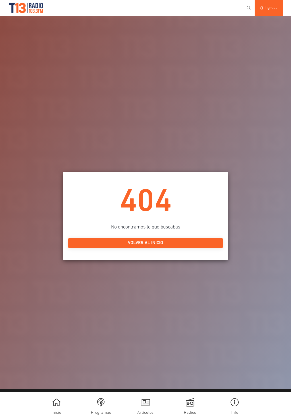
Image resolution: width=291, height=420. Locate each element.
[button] (234, 406)
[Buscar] (249, 8)
